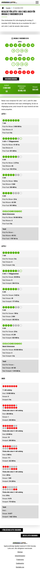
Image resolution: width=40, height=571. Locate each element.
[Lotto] (3, 8)
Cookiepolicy (20, 563)
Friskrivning (20, 559)
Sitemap (20, 552)
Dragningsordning (11, 79)
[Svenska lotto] (9, 2)
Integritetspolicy (20, 556)
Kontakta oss (20, 567)
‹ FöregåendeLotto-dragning (11, 530)
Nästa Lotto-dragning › (30, 535)
